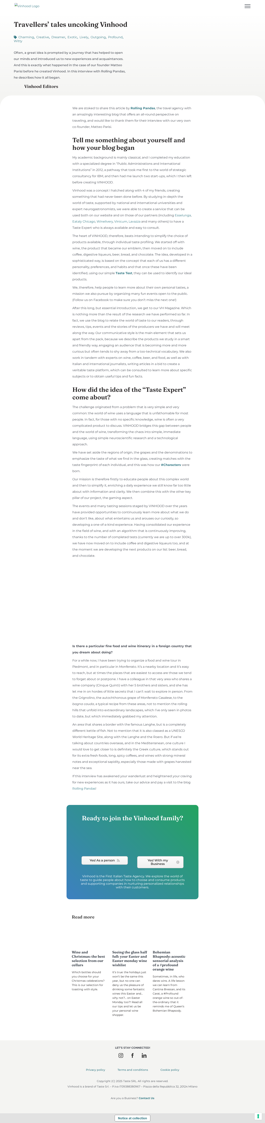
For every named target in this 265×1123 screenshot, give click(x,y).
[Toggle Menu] (248, 6)
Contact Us (146, 1098)
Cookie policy (169, 1070)
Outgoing (98, 37)
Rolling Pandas (83, 788)
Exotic (72, 37)
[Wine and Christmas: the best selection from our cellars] (89, 936)
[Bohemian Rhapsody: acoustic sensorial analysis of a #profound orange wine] (170, 936)
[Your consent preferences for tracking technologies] (258, 1116)
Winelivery (105, 221)
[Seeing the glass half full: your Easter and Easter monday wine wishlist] (129, 936)
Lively (84, 37)
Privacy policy (95, 1070)
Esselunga (183, 215)
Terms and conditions (133, 1070)
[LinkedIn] (144, 1055)
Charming (26, 37)
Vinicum (120, 221)
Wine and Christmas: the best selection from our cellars (88, 958)
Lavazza (134, 221)
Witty (18, 41)
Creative (42, 37)
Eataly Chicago (83, 221)
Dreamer (58, 37)
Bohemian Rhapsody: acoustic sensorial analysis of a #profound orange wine (169, 960)
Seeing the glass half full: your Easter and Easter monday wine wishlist (129, 958)
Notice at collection (132, 1118)
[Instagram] (121, 1055)
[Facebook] (132, 1055)
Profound (115, 37)
